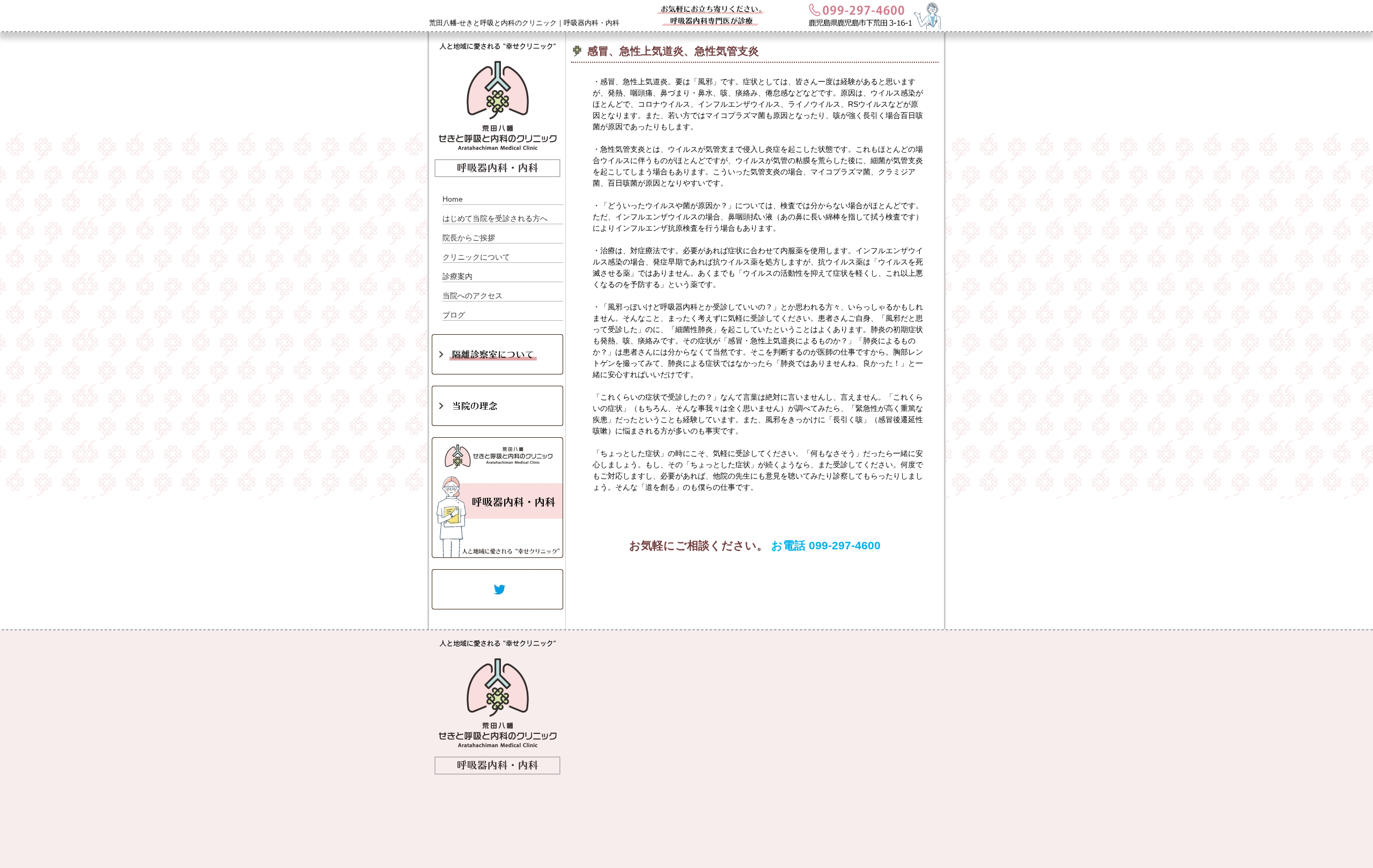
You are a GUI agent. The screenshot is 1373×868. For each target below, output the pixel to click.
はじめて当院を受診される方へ (495, 218)
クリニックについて (476, 257)
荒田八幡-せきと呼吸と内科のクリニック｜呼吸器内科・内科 (524, 23)
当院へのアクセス (472, 295)
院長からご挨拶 (468, 237)
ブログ (453, 315)
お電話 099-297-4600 (826, 545)
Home (452, 199)
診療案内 (457, 276)
